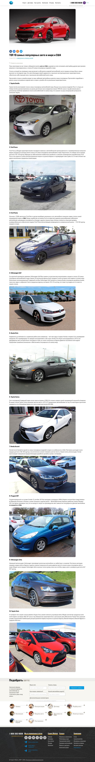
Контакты (58, 3)
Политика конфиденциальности (34, 760)
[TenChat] (41, 737)
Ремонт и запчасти (64, 745)
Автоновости (77, 747)
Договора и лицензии (80, 741)
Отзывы (51, 3)
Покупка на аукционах (65, 736)
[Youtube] (26, 737)
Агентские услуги (64, 747)
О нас (75, 736)
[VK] (29, 737)
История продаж (78, 745)
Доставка (30, 3)
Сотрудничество (78, 739)
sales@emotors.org (17, 736)
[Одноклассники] (37, 737)
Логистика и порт (64, 739)
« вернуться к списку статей (24, 58)
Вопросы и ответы (79, 743)
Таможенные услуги (64, 741)
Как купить (37, 3)
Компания (45, 3)
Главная (50, 736)
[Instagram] (44, 737)
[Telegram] (33, 737)
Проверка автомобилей (65, 743)
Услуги (24, 3)
